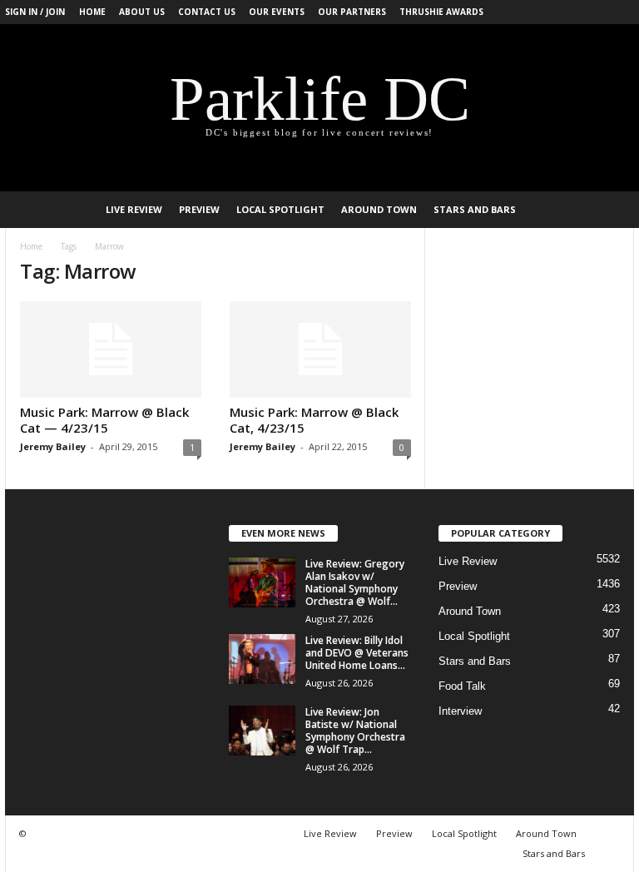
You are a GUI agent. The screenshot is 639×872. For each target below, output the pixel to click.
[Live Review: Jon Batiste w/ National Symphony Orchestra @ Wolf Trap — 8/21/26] (262, 731)
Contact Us (206, 11)
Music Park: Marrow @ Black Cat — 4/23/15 (104, 420)
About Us (142, 11)
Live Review (134, 209)
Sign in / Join (35, 11)
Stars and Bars (474, 209)
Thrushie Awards (441, 11)
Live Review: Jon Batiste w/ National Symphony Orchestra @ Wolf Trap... (355, 730)
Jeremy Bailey (53, 446)
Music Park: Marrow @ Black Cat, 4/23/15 (314, 420)
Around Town (379, 209)
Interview (460, 711)
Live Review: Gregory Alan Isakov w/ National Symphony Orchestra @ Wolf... (354, 582)
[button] (609, 209)
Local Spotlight (280, 209)
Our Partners (352, 11)
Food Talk (462, 686)
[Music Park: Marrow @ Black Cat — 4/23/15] (110, 349)
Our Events (277, 11)
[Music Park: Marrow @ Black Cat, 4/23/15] (320, 349)
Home (92, 11)
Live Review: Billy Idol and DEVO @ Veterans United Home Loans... (357, 652)
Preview (199, 209)
